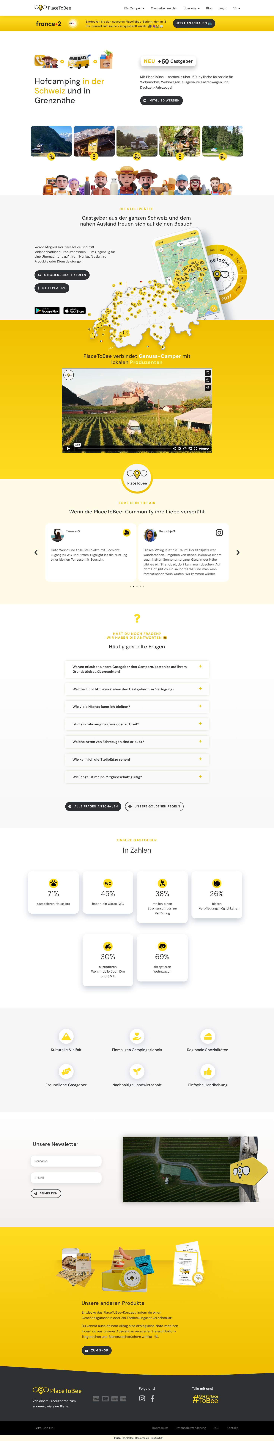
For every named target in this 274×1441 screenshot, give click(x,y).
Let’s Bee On (43, 1428)
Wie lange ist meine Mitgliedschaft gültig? (107, 777)
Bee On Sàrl (157, 1438)
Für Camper (132, 8)
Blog (209, 8)
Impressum (160, 1428)
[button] (36, 552)
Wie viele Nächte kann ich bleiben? (101, 706)
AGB (216, 1428)
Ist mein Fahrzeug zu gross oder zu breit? (106, 724)
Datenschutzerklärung (191, 1428)
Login (222, 8)
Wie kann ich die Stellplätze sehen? (102, 759)
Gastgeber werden (164, 8)
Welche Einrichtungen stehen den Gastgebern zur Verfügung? (123, 689)
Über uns (190, 8)
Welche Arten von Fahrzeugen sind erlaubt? (108, 742)
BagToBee (127, 1438)
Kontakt (232, 1428)
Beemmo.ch (142, 1438)
